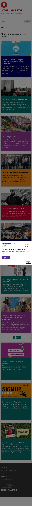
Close (28, 262)
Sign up (6, 258)
